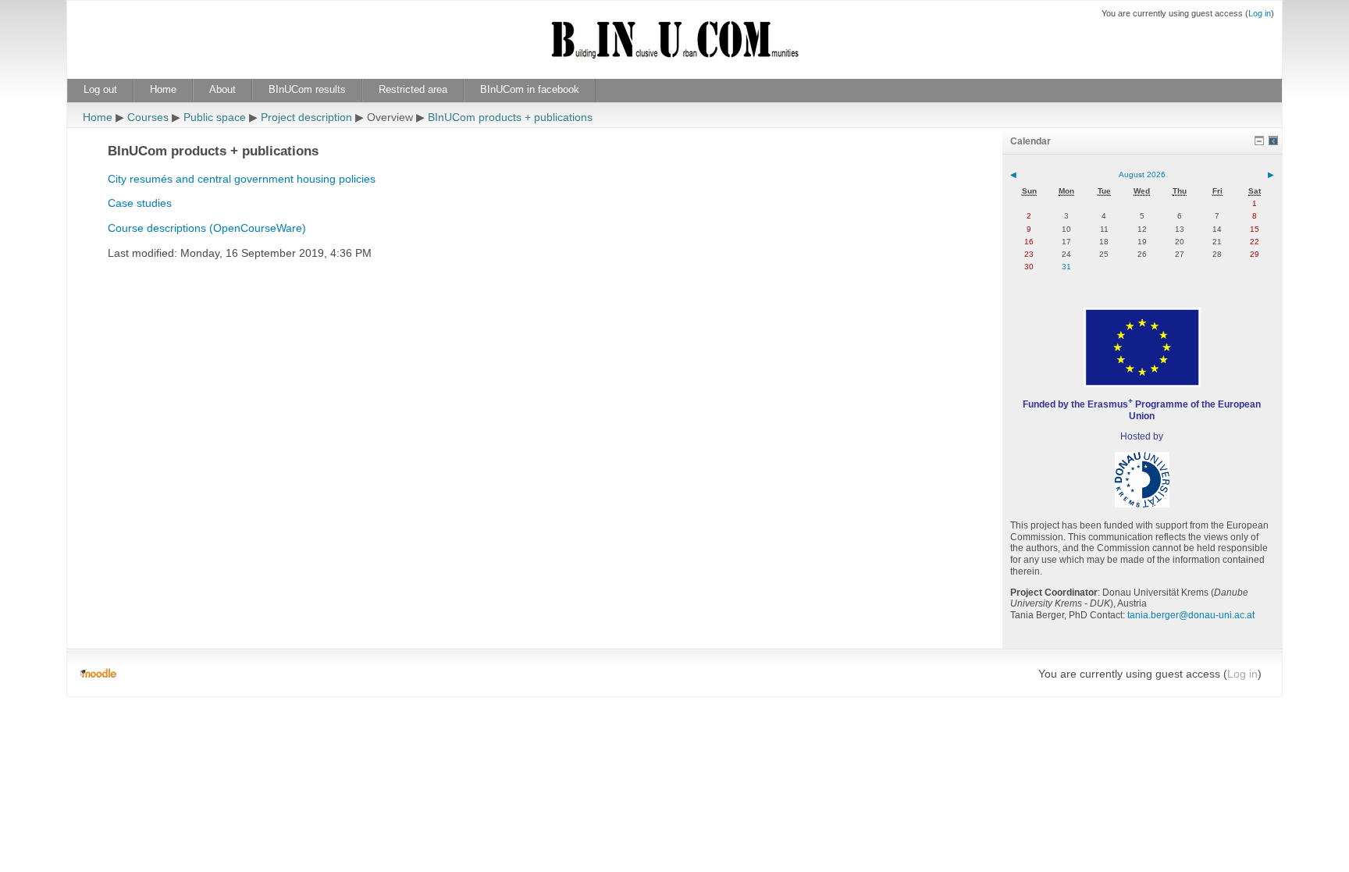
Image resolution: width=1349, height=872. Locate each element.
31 (1066, 266)
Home (163, 89)
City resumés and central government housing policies (242, 179)
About (222, 89)
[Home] (674, 49)
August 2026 (1142, 174)
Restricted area (413, 89)
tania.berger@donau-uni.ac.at (1191, 615)
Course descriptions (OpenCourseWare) (207, 228)
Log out (100, 89)
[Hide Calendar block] (1259, 140)
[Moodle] (98, 673)
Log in (1259, 13)
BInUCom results (307, 89)
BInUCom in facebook (529, 89)
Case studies (140, 203)
